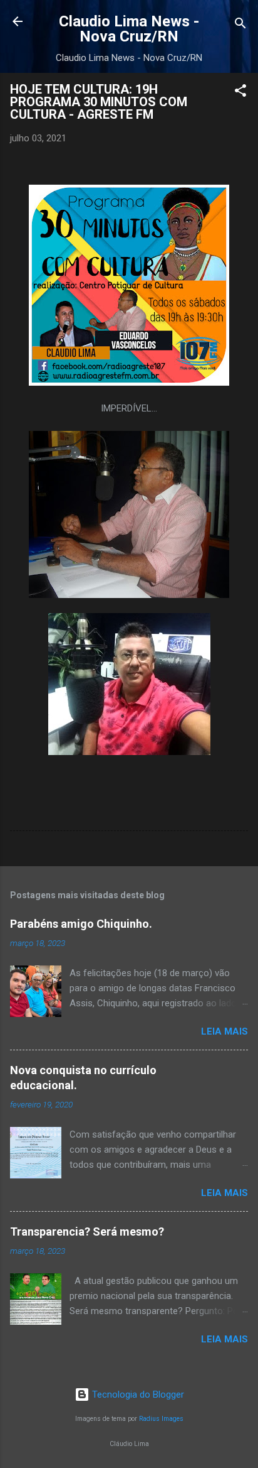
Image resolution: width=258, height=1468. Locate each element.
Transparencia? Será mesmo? (87, 1231)
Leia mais (224, 1031)
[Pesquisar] (240, 25)
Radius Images (161, 1419)
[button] (240, 92)
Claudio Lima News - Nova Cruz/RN (129, 29)
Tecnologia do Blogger (137, 1394)
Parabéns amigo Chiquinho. (81, 923)
